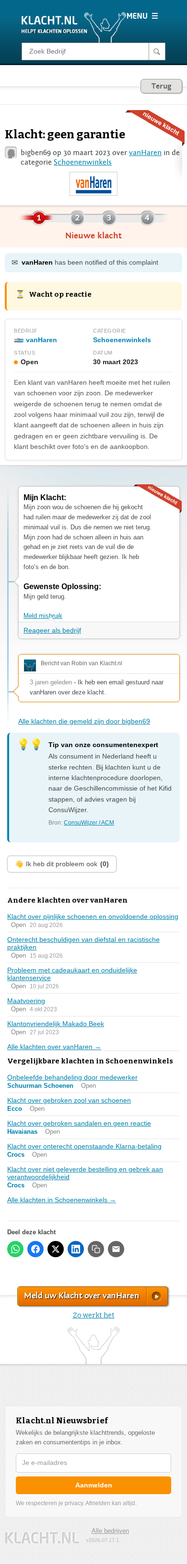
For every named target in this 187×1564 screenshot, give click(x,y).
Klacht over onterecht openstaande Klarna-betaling (84, 1146)
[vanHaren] (93, 184)
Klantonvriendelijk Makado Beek (55, 1024)
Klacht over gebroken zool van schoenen (69, 1100)
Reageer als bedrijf (52, 630)
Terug (161, 86)
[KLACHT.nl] (74, 27)
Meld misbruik (42, 615)
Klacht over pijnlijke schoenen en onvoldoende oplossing (92, 916)
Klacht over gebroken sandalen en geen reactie (79, 1123)
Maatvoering (26, 1001)
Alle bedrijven (110, 1530)
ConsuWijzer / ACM (89, 822)
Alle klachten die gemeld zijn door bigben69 (84, 721)
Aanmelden (93, 1485)
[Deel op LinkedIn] (76, 1249)
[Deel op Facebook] (35, 1249)
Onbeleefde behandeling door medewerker (72, 1077)
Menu (142, 16)
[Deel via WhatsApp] (15, 1249)
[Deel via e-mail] (116, 1249)
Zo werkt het (94, 1315)
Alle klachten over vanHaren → (54, 1046)
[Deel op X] (55, 1249)
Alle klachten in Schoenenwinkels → (61, 1200)
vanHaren (145, 152)
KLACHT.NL (42, 1538)
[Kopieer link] (96, 1249)
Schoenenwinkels (83, 162)
